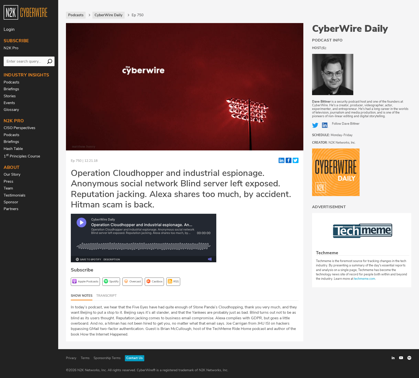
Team (8, 188)
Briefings (11, 89)
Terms (85, 358)
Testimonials (14, 195)
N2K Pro (11, 48)
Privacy (71, 358)
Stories (10, 96)
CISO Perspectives (19, 128)
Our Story (12, 174)
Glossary (11, 109)
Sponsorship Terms (107, 358)
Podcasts (11, 82)
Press (8, 181)
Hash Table (13, 148)
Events (9, 103)
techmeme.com (364, 279)
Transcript (106, 296)
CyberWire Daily (350, 28)
